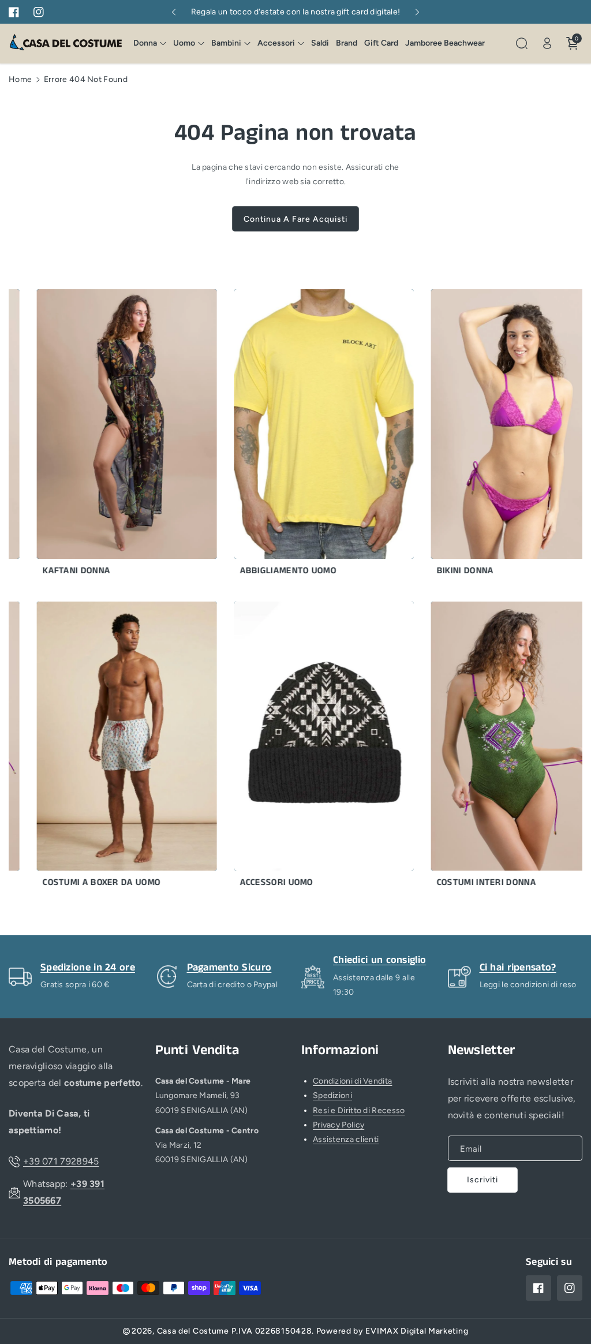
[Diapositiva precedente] (173, 12)
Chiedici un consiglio (379, 960)
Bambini (226, 43)
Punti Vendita (197, 1050)
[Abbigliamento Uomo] (307, 435)
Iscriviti (482, 1180)
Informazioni (340, 1050)
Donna (145, 43)
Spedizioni (332, 1095)
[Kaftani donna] (110, 435)
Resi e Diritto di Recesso (359, 1110)
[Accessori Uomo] (307, 748)
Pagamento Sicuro (229, 967)
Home (20, 79)
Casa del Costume (193, 1331)
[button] (150, 43)
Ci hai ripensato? (518, 967)
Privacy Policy (338, 1125)
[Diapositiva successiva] (417, 12)
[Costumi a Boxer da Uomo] (110, 748)
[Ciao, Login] (547, 43)
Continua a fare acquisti (295, 219)
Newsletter (481, 1050)
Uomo (184, 43)
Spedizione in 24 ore (87, 967)
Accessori (276, 43)
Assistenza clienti (346, 1139)
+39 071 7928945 (61, 1161)
